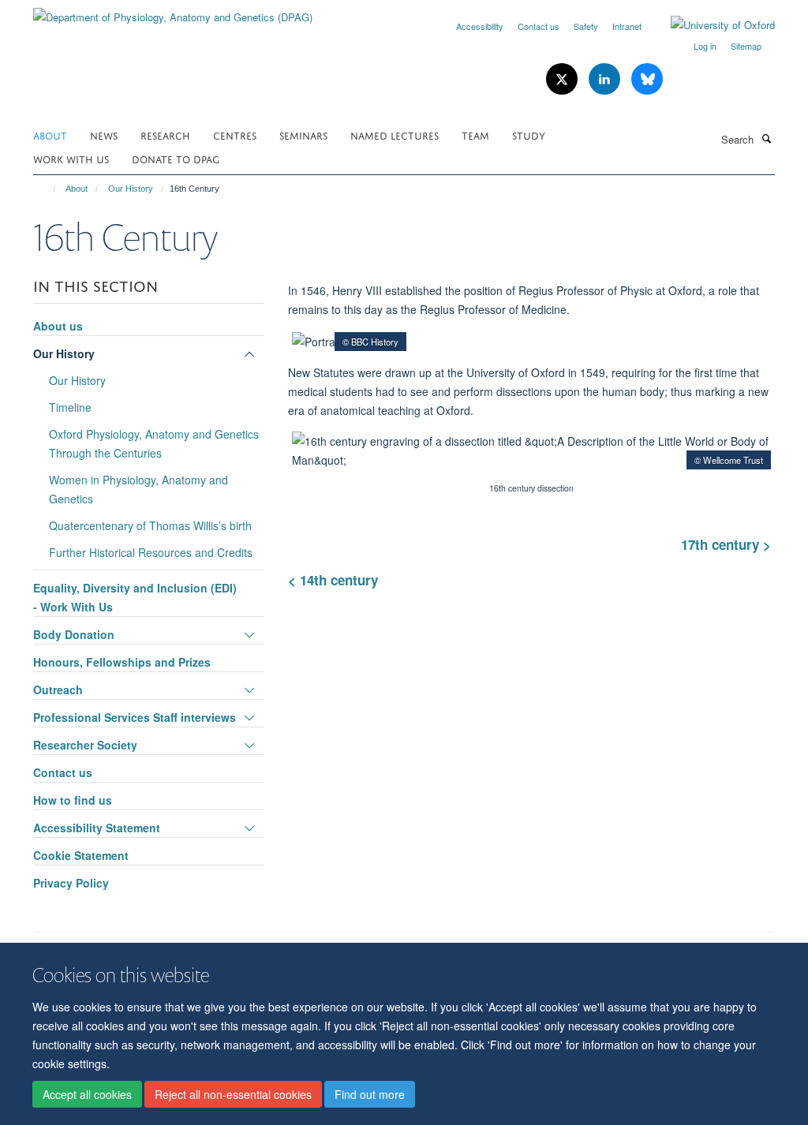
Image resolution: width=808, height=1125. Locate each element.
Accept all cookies (87, 1094)
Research (165, 134)
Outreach (58, 689)
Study (528, 134)
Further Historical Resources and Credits (150, 552)
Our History (130, 188)
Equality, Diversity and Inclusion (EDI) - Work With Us (135, 597)
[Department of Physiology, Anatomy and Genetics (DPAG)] (172, 11)
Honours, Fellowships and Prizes (122, 662)
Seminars (303, 134)
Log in (705, 45)
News (104, 134)
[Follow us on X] (563, 79)
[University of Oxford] (711, 25)
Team (475, 134)
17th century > (726, 544)
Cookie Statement (81, 855)
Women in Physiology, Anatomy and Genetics (138, 489)
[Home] (47, 188)
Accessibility (479, 26)
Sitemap (746, 45)
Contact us (538, 26)
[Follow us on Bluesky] (647, 79)
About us (58, 326)
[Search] (766, 138)
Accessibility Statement (96, 827)
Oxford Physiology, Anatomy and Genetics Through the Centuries (154, 443)
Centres (234, 134)
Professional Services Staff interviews (134, 717)
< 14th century (337, 579)
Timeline (70, 407)
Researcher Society (85, 745)
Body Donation (73, 634)
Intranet (627, 26)
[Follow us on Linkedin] (606, 79)
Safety (586, 26)
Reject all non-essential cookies (233, 1094)
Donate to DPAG (175, 158)
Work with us (71, 158)
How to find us (72, 800)
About (50, 134)
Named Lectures (394, 134)
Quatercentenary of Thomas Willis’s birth (150, 525)
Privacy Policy (71, 883)
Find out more (370, 1094)
